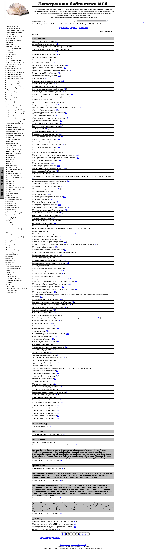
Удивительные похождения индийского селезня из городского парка (58, 368)
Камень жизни (37, 163)
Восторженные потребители (43, 468)
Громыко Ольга (38, 466)
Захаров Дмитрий (55, 452)
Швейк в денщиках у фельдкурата (45, 392)
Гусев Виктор (69, 505)
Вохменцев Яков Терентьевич (44, 454)
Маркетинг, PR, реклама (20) (14, 153)
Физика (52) (9, 258)
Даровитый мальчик (39, 110)
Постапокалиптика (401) (12, 193)
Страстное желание (39, 336)
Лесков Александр (47, 458)
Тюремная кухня (38, 365)
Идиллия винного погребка (42, 137)
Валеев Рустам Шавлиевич (60, 487)
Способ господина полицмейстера (45, 334)
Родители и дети (38, 310)
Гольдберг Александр (101, 505)
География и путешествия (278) (15, 60)
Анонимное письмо (39, 52)
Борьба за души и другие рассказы (45, 65)
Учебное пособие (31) (12, 254)
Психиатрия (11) (10, 203)
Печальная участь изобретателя (44, 242)
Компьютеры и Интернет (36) (14, 129)
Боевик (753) (9, 50)
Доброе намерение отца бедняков (44, 118)
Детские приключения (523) (14, 78)
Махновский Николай (103, 507)
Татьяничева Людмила (83, 450)
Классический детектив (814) (14, 123)
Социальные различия (40, 328)
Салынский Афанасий (94, 456)
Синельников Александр (55, 477)
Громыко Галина (39, 450)
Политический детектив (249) (14, 187)
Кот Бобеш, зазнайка (40, 171)
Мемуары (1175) (10, 161)
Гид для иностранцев (40, 105)
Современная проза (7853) (13, 229)
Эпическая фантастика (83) (13, 280)
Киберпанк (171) (10, 118)
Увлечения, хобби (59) (12, 251)
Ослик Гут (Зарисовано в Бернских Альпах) (48, 234)
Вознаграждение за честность (43, 92)
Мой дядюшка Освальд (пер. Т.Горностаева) (48, 527)
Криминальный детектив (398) (14, 135)
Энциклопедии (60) (11, 276)
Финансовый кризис (40, 376)
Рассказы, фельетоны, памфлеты (44, 307)
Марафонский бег (39, 191)
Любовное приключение (41, 183)
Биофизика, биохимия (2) (13, 46)
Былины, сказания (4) (11, 54)
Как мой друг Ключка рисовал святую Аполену (50, 155)
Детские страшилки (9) (12, 82)
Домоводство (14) (11, 92)
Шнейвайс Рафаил (45, 456)
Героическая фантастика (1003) (15, 62)
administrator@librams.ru (93, 548)
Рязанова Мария (90, 477)
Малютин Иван (38, 477)
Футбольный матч (39, 379)
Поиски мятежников (40, 258)
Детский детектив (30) (12, 84)
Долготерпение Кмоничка (42, 123)
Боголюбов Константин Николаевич (71, 454)
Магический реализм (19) (13, 151)
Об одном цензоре (39, 223)
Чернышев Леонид (39, 475)
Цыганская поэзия (39, 384)
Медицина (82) (10, 157)
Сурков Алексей (99, 450)
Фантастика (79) (10, 256)
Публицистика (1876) (12, 207)
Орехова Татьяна (76, 493)
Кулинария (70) (10, 141)
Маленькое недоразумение (42, 186)
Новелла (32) (9, 179)
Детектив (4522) (10, 70)
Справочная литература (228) (14, 237)
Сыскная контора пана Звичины (44, 347)
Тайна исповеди (38, 350)
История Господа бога (40, 142)
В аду (34, 78)
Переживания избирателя (41, 239)
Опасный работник (39, 226)
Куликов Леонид (52, 485)
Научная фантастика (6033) (13, 177)
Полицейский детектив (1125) (14, 189)
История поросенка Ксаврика (43, 144)
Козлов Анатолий (47, 495)
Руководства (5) (10, 215)
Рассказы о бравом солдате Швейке (45, 305)
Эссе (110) (8, 284)
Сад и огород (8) (10, 217)
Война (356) (9, 58)
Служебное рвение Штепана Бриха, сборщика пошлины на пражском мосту (61, 318)
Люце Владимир (87, 458)
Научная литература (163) (13, 175)
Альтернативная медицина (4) (14, 32)
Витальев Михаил (68, 475)
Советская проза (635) (12, 227)
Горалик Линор (38, 439)
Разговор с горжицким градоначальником (48, 302)
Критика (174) (9, 137)
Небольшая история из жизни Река (45, 207)
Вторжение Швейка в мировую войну (46, 97)
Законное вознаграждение (42, 126)
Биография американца (41, 60)
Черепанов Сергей (99, 485)
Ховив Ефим (45, 489)
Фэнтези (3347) (10, 262)
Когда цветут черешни (40, 166)
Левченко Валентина (75, 489)
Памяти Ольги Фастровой (42, 236)
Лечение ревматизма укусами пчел (45, 181)
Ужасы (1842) (9, 253)
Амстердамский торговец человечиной (47, 49)
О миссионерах (38, 218)
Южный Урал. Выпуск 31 (42, 498)
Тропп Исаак (37, 493)
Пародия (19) (9, 181)
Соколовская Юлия (86, 509)
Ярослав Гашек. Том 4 (40, 413)
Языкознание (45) (10, 292)
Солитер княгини (39, 326)
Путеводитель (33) (11, 209)
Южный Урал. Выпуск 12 (42, 480)
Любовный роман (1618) (13, 149)
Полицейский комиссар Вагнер (44, 260)
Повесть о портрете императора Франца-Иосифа (50, 252)
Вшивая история (38, 99)
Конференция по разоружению (44, 168)
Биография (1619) (10, 42)
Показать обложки (107, 31)
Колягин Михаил (48, 491)
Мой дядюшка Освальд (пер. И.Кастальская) (49, 521)
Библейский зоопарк (40, 442)
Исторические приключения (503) (15, 112)
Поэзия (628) (9, 195)
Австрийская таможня (40, 44)
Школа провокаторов (40, 397)
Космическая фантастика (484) (14, 133)
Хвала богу (36, 381)
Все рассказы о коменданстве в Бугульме (47, 94)
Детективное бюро (39, 115)
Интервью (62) (9, 104)
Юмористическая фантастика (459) (16, 288)
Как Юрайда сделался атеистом (44, 152)
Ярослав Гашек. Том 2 (40, 408)
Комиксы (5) (9, 125)
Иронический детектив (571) (14, 106)
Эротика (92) (9, 282)
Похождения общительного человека (46, 279)
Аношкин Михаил (53, 473)
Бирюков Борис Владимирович (56, 493)
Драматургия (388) (11, 98)
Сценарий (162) (10, 245)
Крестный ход (37, 174)
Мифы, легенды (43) (11, 165)
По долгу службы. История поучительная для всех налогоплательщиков (59, 244)
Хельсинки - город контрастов (43, 434)
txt (68, 305)
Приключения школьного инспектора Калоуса (49, 289)
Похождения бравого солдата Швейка (46, 276)
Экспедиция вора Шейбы (41, 400)
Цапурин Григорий (91, 493)
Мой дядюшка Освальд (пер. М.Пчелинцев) (48, 524)
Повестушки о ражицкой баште (44, 250)
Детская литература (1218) (13, 74)
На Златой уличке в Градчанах (43, 197)
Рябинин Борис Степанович (72, 503)
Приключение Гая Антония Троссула (46, 284)
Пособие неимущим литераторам (44, 268)
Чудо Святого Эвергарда (41, 389)
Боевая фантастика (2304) (13, 48)
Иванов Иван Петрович (74, 456)
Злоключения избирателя (41, 134)
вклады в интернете (139, 22)
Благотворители (38, 62)
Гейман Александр (39, 424)
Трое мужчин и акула (40, 360)
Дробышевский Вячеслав (84, 507)
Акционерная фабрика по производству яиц (48, 47)
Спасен (35, 331)
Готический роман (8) (12, 66)
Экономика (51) (10, 272)
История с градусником (41, 147)
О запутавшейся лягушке (41, 215)
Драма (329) (9, 96)
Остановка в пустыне (40, 529)
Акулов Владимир (83, 475)
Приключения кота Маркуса (42, 287)
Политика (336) (10, 185)
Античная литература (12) (13, 36)
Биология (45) (9, 44)
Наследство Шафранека (41, 205)
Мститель (36, 194)
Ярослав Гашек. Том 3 (40, 410)
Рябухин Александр (63, 491)
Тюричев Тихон (86, 452)
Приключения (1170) (11, 197)
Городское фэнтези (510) (13, 64)
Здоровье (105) (10, 102)
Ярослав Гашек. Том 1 (40, 405)
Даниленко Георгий (65, 507)
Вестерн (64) (9, 56)
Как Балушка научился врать (43, 150)
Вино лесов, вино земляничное (44, 89)
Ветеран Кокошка (39, 84)
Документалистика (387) (13, 86)
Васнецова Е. (61, 458)
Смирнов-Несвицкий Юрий (100, 491)
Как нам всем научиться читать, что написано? (50, 445)
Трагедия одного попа (40, 355)
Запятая (35, 129)
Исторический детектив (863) (14, 114)
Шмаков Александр (88, 473)
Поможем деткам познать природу (45, 263)
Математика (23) (10, 155)
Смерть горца (37, 323)
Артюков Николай (91, 489)
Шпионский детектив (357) (13, 266)
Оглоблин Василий (39, 452)
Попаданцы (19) (10, 191)
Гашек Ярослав (38, 38)
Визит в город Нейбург (41, 86)
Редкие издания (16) (11, 211)
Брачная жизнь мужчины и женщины (46, 70)
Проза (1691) (9, 201)
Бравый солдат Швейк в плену (43, 68)
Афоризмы (36, 426)
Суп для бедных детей (40, 342)
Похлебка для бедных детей (42, 271)
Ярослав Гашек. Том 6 (40, 418)
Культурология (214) (11, 143)
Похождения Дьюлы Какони (43, 273)
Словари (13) (9, 225)
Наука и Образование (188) (13, 173)
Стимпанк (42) (9, 243)
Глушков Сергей (73, 458)
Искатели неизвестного (41, 139)
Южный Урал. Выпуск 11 (41, 513)
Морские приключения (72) (13, 169)
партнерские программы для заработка (73, 28)
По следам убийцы (39, 247)
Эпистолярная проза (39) (13, 278)
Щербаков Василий (71, 452)
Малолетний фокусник (41, 189)
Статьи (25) (9, 241)
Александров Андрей (68, 509)
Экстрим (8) (9, 274)
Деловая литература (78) (13, 68)
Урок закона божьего (40, 371)
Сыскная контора (38, 344)
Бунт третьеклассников (41, 76)
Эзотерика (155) (10, 270)
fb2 (56, 41)
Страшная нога (38, 339)
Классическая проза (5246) (13, 122)
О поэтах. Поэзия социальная (43, 221)
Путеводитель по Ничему (42, 299)
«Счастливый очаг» (39, 41)
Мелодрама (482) (10, 159)
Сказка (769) (9, 223)
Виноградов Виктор (100, 475)
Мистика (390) (9, 163)
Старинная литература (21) (13, 239)
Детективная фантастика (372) (14, 72)
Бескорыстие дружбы (40, 57)
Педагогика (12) (10, 183)
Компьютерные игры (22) (13, 127)
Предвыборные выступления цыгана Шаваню (49, 281)
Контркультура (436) (11, 131)
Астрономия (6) (10, 38)
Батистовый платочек (40, 54)
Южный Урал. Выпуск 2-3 (42, 460)
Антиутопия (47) (10, 34)
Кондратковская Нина (96, 454)
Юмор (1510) (9, 286)
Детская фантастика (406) (13, 76)
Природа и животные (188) (13, 199)
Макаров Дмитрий (53, 503)
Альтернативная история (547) (14, 30)
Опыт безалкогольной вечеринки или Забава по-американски (55, 228)
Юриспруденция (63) (11, 290)
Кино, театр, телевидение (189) (15, 120)
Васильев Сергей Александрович (60, 450)
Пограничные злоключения (42, 255)
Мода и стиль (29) (11, 167)
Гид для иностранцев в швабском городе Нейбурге (51, 107)
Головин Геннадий (39, 431)
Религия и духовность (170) (13, 213)
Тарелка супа (37, 352)
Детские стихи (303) (11, 80)
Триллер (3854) (10, 249)
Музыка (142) (9, 171)
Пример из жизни (39, 292)
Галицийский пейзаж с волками (44, 102)
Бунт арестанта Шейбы (41, 73)
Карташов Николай (40, 487)
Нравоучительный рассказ (42, 213)
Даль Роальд (37, 519)
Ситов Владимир (102, 458)
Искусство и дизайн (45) (12, 108)
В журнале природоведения (42, 81)
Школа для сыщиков (40, 395)
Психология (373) (10, 205)
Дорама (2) (8, 94)
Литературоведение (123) (13, 145)
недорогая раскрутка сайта (50, 538)
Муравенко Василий (80, 491)
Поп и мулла (37, 266)
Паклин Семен (54, 475)
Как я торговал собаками (41, 160)
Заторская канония (39, 131)
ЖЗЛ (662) (8, 100)
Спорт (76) (8, 235)
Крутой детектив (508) (12, 139)
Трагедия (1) (9, 247)
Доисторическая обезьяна (41, 121)
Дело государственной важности (44, 113)
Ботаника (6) (9, 52)
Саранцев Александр (74, 477)
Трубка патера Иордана (41, 363)
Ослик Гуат (36, 231)
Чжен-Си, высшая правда (41, 387)
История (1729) (10, 116)
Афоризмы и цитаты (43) (13, 40)
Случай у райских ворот (41, 320)
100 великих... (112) (11, 26)
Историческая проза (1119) (13, 110)
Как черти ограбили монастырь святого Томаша (50, 158)
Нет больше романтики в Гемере (44, 210)
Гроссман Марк (38, 473)
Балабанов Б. (59, 456)
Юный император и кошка (42, 402)
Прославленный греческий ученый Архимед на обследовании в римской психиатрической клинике (70, 295)
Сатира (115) (9, 219)
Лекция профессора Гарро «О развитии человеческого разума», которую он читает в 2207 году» (68, 176)
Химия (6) (8, 264)
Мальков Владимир (40, 509)
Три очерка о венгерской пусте (44, 357)
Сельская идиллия (39, 312)
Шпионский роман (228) (12, 268)
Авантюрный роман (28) (12, 28)
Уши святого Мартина (40, 373)
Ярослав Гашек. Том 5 (40, 416)
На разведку (36, 199)
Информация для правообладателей (73, 545)
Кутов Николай (99, 452)
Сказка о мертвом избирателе (43, 315)
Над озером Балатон (39, 202)
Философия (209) (10, 260)
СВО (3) (7, 221)
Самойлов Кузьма (104, 473)
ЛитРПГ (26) (9, 147)
